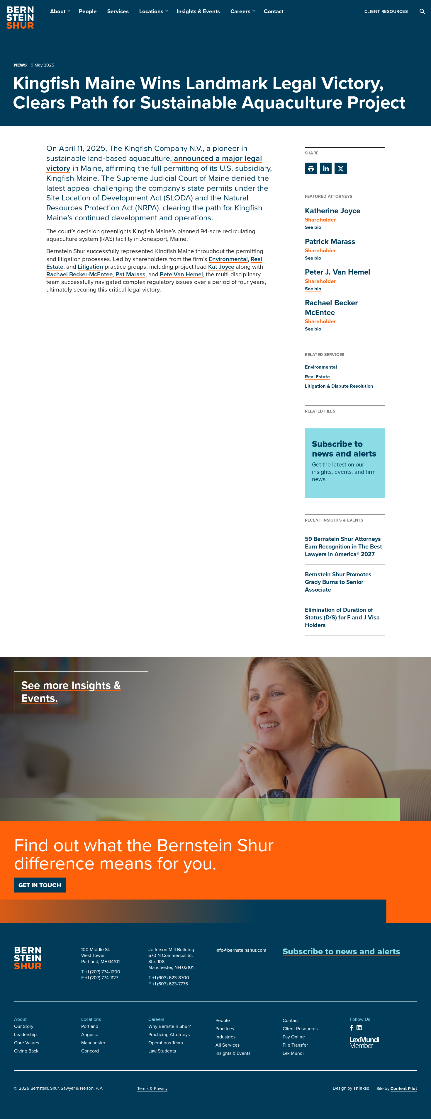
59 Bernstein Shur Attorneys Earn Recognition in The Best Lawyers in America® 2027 (343, 546)
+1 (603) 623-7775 (169, 983)
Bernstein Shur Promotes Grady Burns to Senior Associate (338, 582)
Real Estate (317, 376)
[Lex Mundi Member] (364, 1042)
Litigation (90, 266)
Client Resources (386, 11)
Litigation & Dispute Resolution (339, 385)
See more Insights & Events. (71, 691)
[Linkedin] (359, 1028)
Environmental (228, 259)
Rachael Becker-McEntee (79, 274)
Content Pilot (404, 1088)
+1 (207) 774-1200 (102, 971)
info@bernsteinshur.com (241, 950)
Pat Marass (130, 274)
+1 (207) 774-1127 (101, 977)
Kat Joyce (221, 266)
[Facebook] (351, 1028)
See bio (313, 227)
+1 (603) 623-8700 (170, 977)
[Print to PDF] (311, 168)
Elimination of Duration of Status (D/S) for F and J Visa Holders (342, 617)
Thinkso (361, 1088)
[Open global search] (422, 11)
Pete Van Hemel (181, 274)
